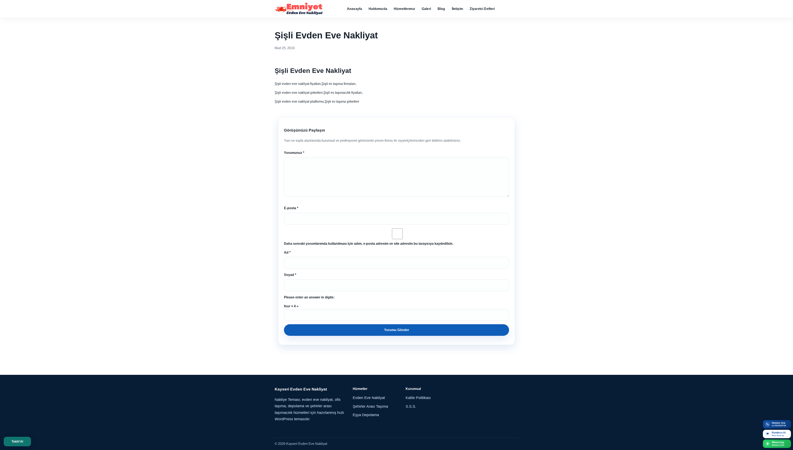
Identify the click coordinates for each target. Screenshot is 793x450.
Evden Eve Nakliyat (369, 398)
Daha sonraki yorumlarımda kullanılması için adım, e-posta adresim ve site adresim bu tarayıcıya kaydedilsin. (368, 243)
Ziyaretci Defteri (482, 9)
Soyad (290, 275)
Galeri (426, 9)
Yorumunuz (294, 152)
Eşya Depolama (366, 415)
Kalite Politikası (418, 398)
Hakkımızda (378, 9)
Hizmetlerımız (404, 9)
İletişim (457, 9)
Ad (287, 252)
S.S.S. (411, 406)
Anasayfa (354, 9)
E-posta (291, 208)
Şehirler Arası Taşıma (370, 406)
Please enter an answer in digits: (309, 297)
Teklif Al (17, 441)
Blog (441, 9)
